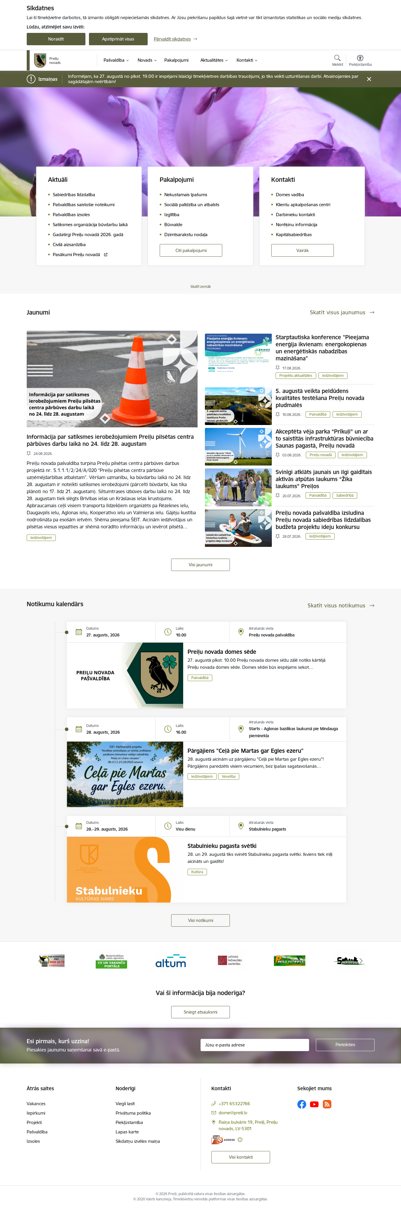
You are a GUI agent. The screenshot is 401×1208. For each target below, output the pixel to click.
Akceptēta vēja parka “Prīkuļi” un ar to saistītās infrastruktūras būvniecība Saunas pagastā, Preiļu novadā (324, 438)
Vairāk (302, 250)
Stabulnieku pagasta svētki (222, 845)
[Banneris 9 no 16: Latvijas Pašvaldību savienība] (230, 960)
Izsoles (33, 1141)
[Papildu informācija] (240, 1140)
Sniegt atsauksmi (200, 1012)
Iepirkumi (36, 1113)
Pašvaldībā (317, 414)
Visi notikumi (200, 920)
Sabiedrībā (344, 495)
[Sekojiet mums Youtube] (314, 1104)
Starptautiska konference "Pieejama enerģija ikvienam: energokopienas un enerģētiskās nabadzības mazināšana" (322, 348)
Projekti (34, 1122)
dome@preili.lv (233, 1112)
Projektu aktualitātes (295, 375)
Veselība (228, 776)
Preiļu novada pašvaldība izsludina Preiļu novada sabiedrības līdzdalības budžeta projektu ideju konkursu (323, 519)
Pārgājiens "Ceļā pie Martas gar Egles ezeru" (246, 750)
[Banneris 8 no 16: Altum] (170, 960)
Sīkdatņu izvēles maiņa (138, 1141)
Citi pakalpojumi (191, 250)
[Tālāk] (361, 960)
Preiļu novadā (321, 455)
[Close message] (369, 79)
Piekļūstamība (129, 1122)
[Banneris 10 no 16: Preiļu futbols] (289, 960)
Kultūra (197, 872)
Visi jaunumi (200, 564)
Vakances (36, 1103)
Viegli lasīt (125, 1103)
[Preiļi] (47, 60)
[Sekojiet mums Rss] (327, 1104)
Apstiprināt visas (118, 39)
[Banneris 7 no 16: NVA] (111, 960)
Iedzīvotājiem (41, 537)
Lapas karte (127, 1132)
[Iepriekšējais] (40, 960)
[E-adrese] (223, 1140)
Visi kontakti (241, 1157)
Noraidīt (56, 39)
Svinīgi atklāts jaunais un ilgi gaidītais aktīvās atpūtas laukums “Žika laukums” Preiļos (324, 479)
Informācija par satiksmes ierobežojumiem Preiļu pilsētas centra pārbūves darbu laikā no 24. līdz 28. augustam (110, 440)
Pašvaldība (37, 1132)
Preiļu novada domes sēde (222, 651)
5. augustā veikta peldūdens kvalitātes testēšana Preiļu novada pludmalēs (320, 398)
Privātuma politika (133, 1113)
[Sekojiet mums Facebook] (301, 1104)
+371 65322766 (234, 1103)
